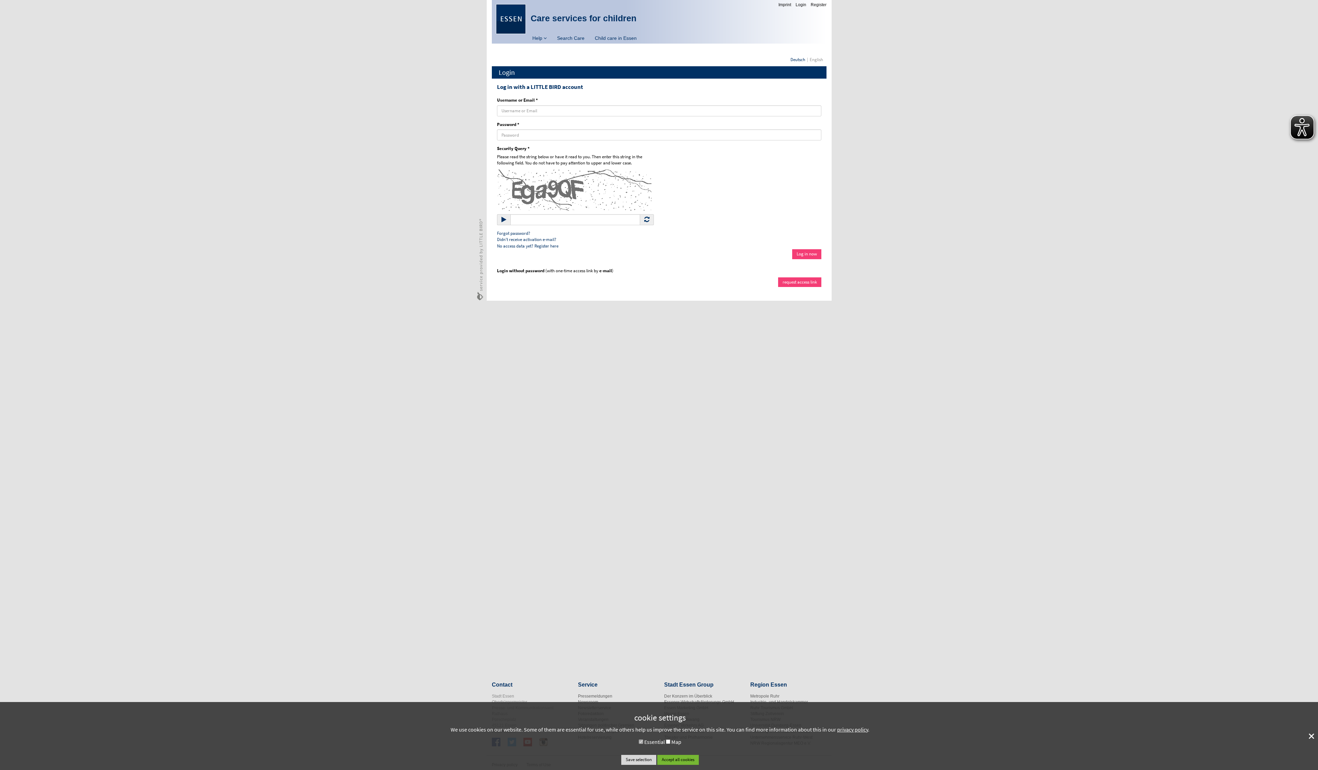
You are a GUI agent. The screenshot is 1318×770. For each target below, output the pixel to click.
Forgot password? (513, 233)
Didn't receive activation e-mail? (526, 239)
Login (801, 4)
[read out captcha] (503, 219)
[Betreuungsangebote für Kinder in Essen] (511, 19)
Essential (654, 741)
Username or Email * (517, 100)
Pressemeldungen (595, 696)
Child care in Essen (616, 38)
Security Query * (513, 148)
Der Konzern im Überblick (688, 696)
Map (676, 741)
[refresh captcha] (646, 219)
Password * (508, 124)
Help (538, 38)
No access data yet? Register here (527, 246)
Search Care (571, 38)
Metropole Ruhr (764, 696)
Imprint (784, 4)
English (816, 59)
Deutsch (797, 59)
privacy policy (852, 729)
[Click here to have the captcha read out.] (574, 190)
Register (818, 4)
